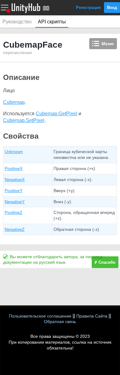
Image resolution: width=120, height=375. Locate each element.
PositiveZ (13, 212)
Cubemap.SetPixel (23, 120)
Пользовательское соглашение (40, 316)
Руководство (17, 21)
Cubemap (14, 102)
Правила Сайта (91, 316)
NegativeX (15, 179)
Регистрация (88, 7)
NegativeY (15, 201)
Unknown (14, 151)
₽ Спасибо (105, 262)
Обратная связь (60, 321)
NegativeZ (15, 229)
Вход (112, 7)
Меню (108, 43)
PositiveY (13, 190)
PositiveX (13, 168)
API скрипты (52, 21)
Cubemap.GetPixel (56, 113)
